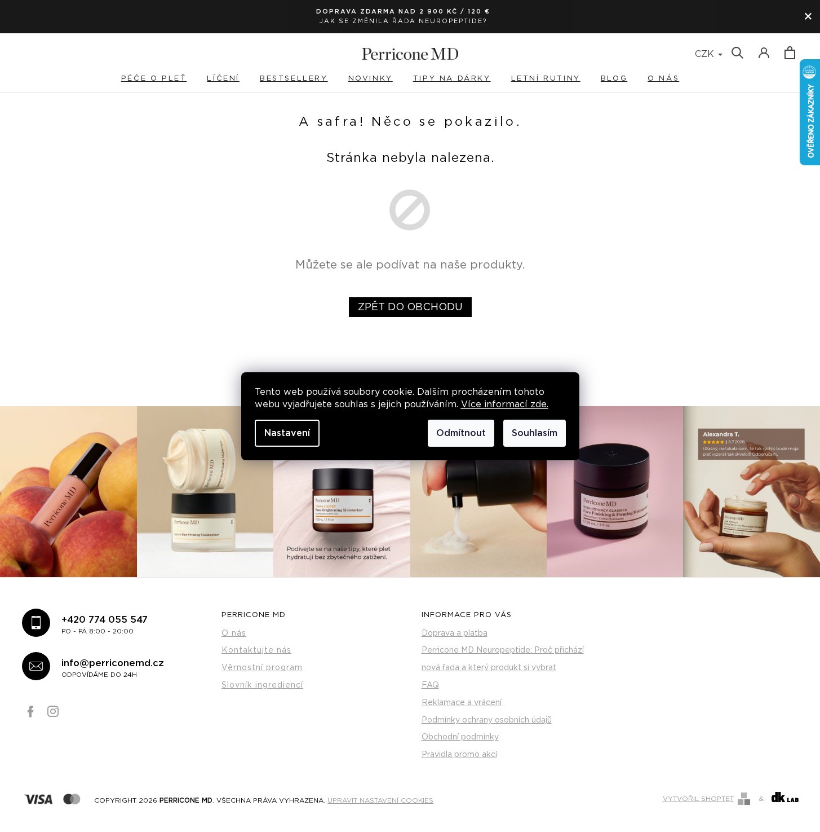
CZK (706, 54)
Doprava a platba (454, 633)
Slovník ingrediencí (262, 685)
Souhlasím (534, 433)
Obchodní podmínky (460, 737)
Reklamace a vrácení (462, 703)
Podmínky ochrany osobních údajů (487, 720)
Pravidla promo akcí (459, 755)
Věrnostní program (262, 668)
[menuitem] (164, 79)
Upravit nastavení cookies (380, 799)
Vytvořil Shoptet (698, 798)
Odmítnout (461, 433)
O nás (233, 633)
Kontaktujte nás (256, 650)
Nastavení (287, 433)
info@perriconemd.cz (112, 668)
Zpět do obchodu (410, 307)
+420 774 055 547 (104, 624)
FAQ (430, 685)
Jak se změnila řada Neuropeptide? (403, 21)
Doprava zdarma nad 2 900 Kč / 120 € (403, 11)
